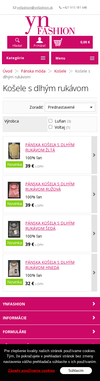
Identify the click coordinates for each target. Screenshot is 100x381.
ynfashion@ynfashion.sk (35, 7)
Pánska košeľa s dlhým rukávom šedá (49, 225)
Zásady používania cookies (31, 370)
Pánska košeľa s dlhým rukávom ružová (49, 186)
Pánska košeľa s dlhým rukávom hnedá (49, 265)
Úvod (7, 71)
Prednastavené (61, 107)
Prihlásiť (40, 45)
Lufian (63, 121)
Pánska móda (33, 71)
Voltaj (62, 127)
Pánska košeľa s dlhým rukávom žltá (49, 147)
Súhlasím (76, 370)
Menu (60, 58)
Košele (60, 71)
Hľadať (17, 45)
